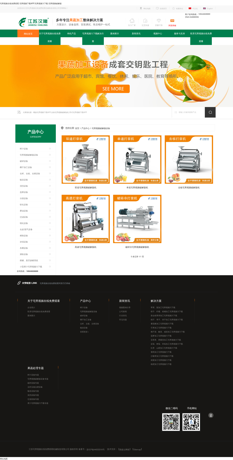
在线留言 (163, 8)
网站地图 (146, 8)
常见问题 (123, 319)
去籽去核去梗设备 (35, 386)
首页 (77, 128)
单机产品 (71, 33)
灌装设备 (24, 254)
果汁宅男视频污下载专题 (38, 403)
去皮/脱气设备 (26, 229)
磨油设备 (24, 210)
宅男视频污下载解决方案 (93, 37)
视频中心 (157, 33)
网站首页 (28, 33)
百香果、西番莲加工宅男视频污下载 (166, 339)
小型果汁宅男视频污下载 (31, 266)
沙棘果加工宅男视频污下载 (162, 356)
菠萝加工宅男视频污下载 (161, 335)
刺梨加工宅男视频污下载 (161, 360)
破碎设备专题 (33, 382)
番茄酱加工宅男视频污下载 (162, 323)
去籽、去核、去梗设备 (30, 173)
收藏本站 (179, 8)
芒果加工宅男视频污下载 (161, 327)
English (210, 8)
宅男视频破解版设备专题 (38, 378)
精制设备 (24, 235)
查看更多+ (84, 331)
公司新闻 (123, 311)
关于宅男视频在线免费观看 (50, 37)
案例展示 (114, 33)
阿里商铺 (172, 25)
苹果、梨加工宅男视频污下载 (163, 307)
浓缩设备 (24, 241)
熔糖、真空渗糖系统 (29, 260)
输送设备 (24, 179)
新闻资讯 (136, 33)
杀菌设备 (24, 247)
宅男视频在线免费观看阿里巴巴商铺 (55, 283)
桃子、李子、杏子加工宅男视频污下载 (167, 319)
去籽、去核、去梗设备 (89, 323)
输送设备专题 (33, 391)
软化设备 (24, 204)
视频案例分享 (125, 307)
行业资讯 (123, 315)
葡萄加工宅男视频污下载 (161, 352)
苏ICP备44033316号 (96, 449)
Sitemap (137, 449)
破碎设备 (24, 161)
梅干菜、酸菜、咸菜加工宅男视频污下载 (168, 331)
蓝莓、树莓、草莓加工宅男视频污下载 (167, 343)
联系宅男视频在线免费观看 (201, 37)
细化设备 (24, 223)
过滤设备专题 (33, 399)
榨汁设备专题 (33, 374)
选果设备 (24, 192)
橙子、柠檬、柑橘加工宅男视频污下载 (167, 311)
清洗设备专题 (33, 395)
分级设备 (24, 198)
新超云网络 (124, 449)
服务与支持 (179, 33)
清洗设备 (24, 185)
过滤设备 (24, 216)
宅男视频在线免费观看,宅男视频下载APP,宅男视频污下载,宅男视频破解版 (31, 3)
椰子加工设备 (26, 167)
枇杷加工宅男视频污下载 (161, 364)
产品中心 (85, 128)
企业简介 (31, 307)
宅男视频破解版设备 (29, 154)
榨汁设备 (24, 148)
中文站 (195, 8)
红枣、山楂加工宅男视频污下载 (164, 347)
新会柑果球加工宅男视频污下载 (164, 315)
